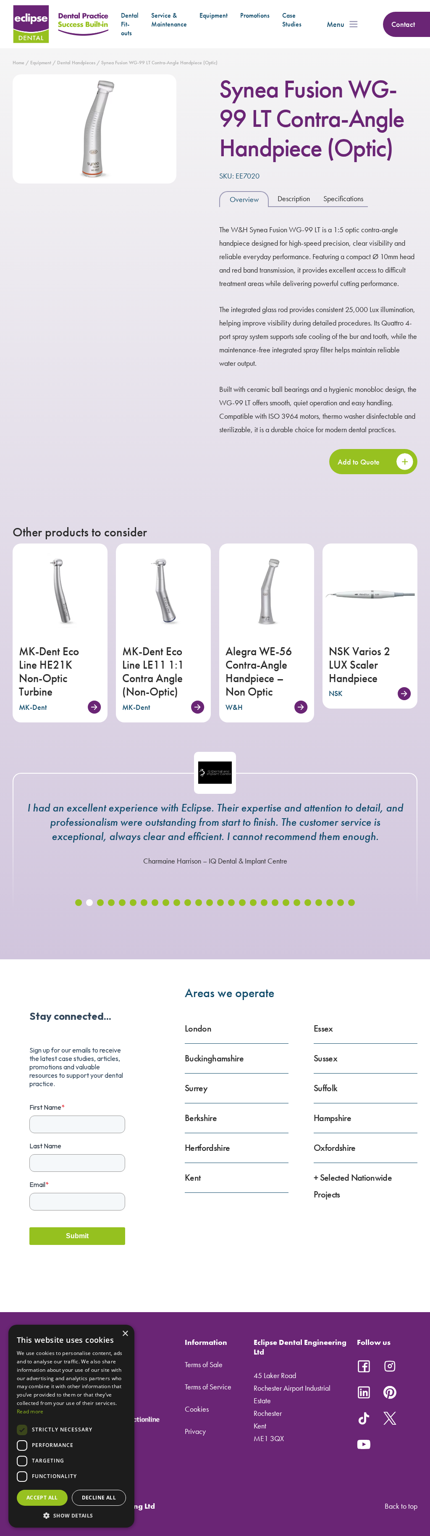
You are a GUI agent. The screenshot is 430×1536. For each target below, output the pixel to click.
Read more (30, 1411)
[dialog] (71, 1426)
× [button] (125, 1334)
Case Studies (292, 20)
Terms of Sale (204, 1364)
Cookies (197, 1409)
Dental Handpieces (76, 62)
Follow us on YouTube (363, 1444)
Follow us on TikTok (363, 1418)
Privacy (195, 1431)
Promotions (255, 15)
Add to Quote (359, 462)
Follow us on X (389, 1418)
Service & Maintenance (169, 20)
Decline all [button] (99, 1497)
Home (18, 62)
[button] (78, 902)
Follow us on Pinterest (389, 1392)
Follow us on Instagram (389, 1366)
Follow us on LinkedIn (363, 1392)
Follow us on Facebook (363, 1366)
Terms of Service (208, 1387)
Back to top (401, 1506)
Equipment (213, 15)
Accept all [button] (42, 1497)
